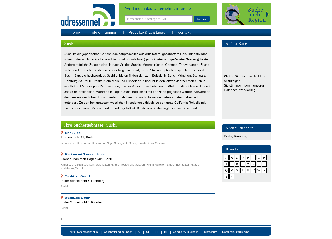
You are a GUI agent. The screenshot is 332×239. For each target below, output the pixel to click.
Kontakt (184, 32)
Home (75, 32)
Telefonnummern (104, 32)
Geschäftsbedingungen (118, 232)
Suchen (201, 19)
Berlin (228, 136)
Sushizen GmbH (77, 176)
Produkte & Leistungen (148, 32)
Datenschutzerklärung (239, 90)
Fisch (115, 59)
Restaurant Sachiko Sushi (85, 154)
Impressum (210, 232)
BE (166, 232)
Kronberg (240, 136)
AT (139, 232)
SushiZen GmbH (77, 197)
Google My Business (185, 232)
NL (157, 232)
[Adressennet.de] (88, 14)
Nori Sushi (73, 133)
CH (148, 232)
